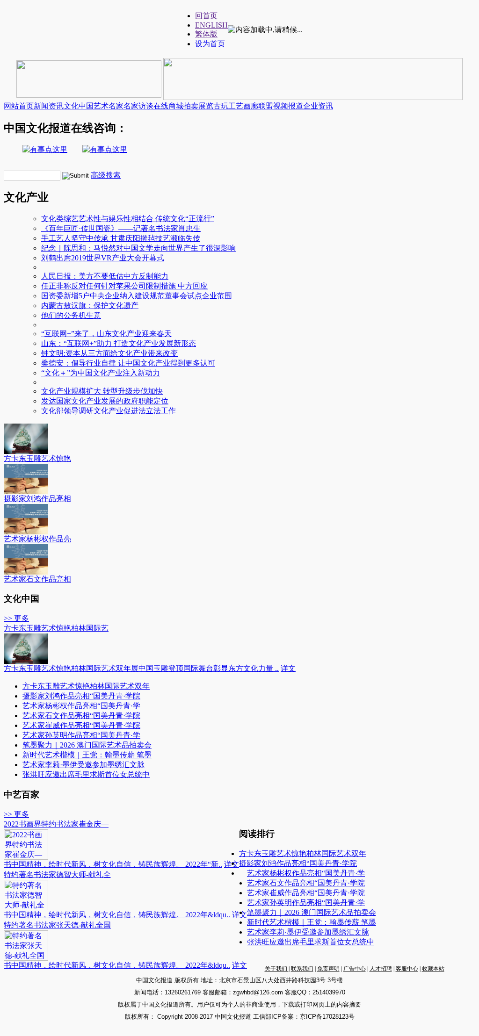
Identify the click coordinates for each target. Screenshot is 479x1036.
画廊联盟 (258, 106)
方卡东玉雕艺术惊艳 (37, 458)
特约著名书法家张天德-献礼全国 (57, 925)
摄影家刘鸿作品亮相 (37, 499)
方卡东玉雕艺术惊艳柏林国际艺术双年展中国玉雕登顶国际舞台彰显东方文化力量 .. (141, 668)
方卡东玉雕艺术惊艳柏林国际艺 (56, 628)
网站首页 (19, 106)
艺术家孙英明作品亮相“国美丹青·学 (81, 735)
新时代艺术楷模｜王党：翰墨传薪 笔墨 (87, 755)
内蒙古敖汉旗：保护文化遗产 (89, 305)
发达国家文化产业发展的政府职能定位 (104, 401)
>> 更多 (16, 618)
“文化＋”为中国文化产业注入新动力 (100, 373)
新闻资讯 (49, 106)
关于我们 (277, 968)
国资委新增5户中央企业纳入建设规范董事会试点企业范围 (136, 296)
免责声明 (328, 968)
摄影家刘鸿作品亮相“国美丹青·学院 (81, 696)
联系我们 (302, 968)
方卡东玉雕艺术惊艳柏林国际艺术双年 (86, 686)
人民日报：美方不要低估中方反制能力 (104, 276)
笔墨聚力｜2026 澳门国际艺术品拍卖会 (87, 745)
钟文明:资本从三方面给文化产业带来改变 (109, 353)
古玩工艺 (228, 106)
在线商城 (168, 106)
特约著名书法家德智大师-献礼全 (57, 874)
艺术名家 (108, 106)
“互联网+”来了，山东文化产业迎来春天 (106, 334)
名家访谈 (138, 106)
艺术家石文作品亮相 (37, 579)
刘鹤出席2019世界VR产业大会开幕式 (102, 258)
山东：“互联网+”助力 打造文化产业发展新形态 (118, 343)
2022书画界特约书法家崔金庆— (56, 824)
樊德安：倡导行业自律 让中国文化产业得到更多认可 (128, 363)
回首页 (206, 16)
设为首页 (210, 44)
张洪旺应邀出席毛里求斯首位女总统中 (86, 774)
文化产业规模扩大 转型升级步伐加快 (102, 391)
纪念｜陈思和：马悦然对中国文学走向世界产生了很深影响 (138, 248)
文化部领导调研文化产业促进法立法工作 (108, 411)
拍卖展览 (198, 106)
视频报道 (288, 106)
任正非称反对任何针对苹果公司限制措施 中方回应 (124, 286)
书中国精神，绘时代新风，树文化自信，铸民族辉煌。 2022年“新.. (113, 864)
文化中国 (79, 106)
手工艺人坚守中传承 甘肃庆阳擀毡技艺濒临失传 (120, 238)
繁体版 (206, 34)
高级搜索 (106, 175)
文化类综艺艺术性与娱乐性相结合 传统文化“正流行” (127, 219)
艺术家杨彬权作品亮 (37, 539)
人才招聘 (381, 968)
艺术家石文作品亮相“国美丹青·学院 (81, 715)
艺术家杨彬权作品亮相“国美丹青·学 (81, 706)
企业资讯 (318, 106)
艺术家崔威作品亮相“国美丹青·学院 (81, 725)
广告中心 (354, 968)
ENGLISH (211, 25)
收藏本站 (433, 968)
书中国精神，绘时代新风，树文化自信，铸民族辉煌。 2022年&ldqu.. (117, 915)
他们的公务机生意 (71, 315)
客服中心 (407, 968)
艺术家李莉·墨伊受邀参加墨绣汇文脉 (83, 765)
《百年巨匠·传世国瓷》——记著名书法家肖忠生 (121, 228)
